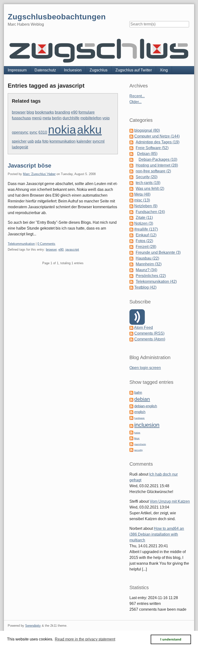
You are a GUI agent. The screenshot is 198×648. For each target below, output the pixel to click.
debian (142, 399)
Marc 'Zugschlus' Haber (39, 174)
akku (89, 129)
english (139, 412)
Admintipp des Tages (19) (157, 142)
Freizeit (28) (146, 247)
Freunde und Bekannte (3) (158, 252)
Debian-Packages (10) (158, 159)
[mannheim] (131, 444)
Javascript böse (29, 165)
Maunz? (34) (146, 270)
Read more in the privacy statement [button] (85, 639)
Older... (135, 102)
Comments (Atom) (149, 339)
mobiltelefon (90, 118)
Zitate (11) (144, 218)
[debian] (131, 399)
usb (31, 141)
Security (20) (146, 177)
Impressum (17, 70)
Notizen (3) (143, 223)
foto (45, 141)
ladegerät (20, 147)
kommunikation (63, 141)
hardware (139, 418)
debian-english (145, 406)
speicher (19, 141)
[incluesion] (131, 426)
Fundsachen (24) (150, 212)
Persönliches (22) (151, 276)
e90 (74, 112)
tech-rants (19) (148, 183)
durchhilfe (71, 118)
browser (19, 112)
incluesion (146, 425)
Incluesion (73, 70)
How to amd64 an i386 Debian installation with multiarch (156, 534)
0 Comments (46, 244)
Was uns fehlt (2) (150, 188)
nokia (62, 129)
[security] (131, 449)
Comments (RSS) (149, 333)
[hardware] (131, 418)
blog (30, 112)
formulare (86, 112)
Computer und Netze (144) (157, 136)
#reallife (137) (146, 229)
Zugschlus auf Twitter (133, 70)
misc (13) (142, 200)
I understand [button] (170, 639)
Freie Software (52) (152, 148)
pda (38, 141)
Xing (164, 70)
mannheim (140, 444)
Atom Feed (143, 327)
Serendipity (33, 625)
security (138, 450)
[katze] (131, 432)
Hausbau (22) (147, 258)
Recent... (137, 96)
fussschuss (21, 118)
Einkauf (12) (146, 235)
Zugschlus (98, 70)
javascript (72, 249)
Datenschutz (45, 70)
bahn (138, 392)
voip (106, 118)
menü (37, 118)
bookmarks (44, 112)
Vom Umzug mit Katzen (170, 501)
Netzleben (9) (145, 206)
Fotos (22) (144, 241)
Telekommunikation (21, 244)
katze (137, 432)
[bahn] (131, 392)
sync (33, 132)
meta (46, 118)
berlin (57, 118)
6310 (42, 132)
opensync (20, 132)
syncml (98, 141)
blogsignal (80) (147, 130)
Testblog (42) (145, 287)
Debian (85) (147, 154)
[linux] (131, 438)
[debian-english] (131, 406)
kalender (84, 141)
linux (137, 438)
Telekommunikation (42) (156, 281)
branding (62, 112)
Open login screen (145, 368)
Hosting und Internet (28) (157, 165)
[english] (131, 412)
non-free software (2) (153, 171)
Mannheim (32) (149, 264)
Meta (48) (142, 194)
